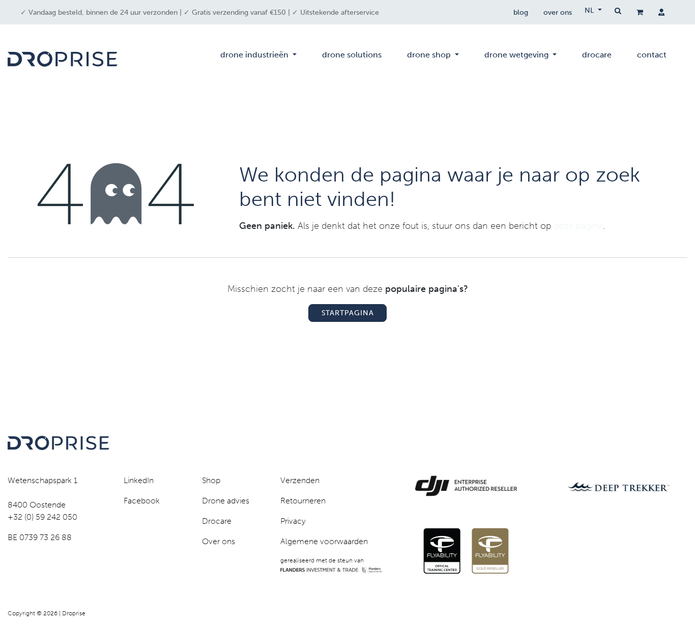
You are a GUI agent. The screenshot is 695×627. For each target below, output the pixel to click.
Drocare (216, 521)
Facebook (142, 500)
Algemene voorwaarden (324, 541)
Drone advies (225, 500)
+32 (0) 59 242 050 (42, 517)
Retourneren (303, 500)
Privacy (293, 521)
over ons (557, 12)
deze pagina (578, 225)
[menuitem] (258, 59)
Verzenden (300, 480)
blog (520, 12)
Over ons (218, 541)
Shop (211, 480)
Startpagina (348, 313)
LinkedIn (139, 480)
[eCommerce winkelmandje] (639, 12)
